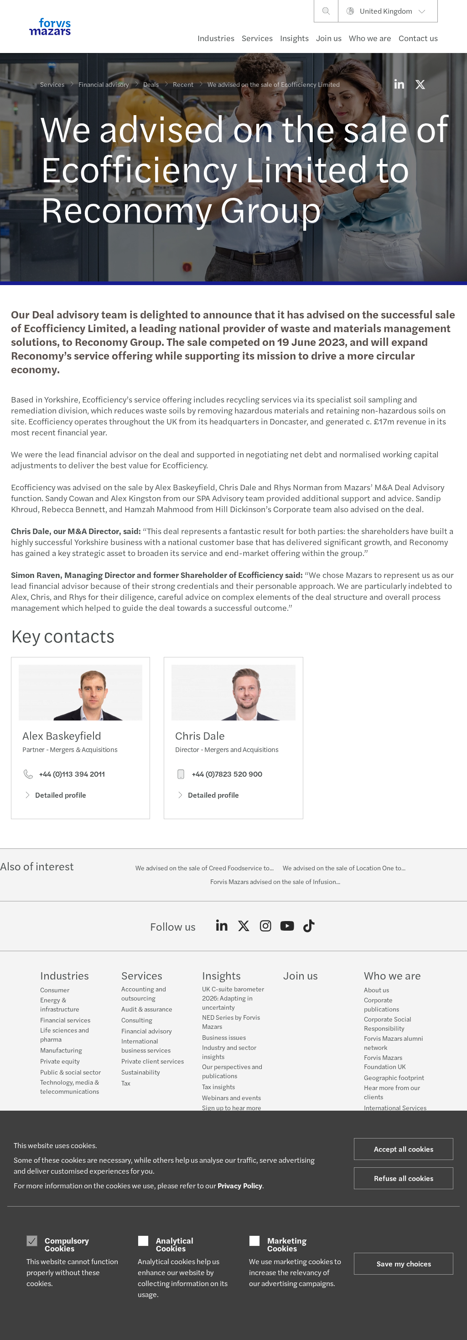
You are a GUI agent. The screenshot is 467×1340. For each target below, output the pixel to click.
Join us (329, 37)
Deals (151, 84)
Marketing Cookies (286, 1244)
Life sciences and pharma (64, 1034)
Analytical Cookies (174, 1244)
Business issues (224, 1037)
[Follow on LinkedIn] (222, 926)
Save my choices (404, 1263)
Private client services (152, 1060)
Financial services (65, 1019)
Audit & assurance (146, 1008)
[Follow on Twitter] (244, 926)
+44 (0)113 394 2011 (71, 774)
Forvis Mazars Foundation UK (385, 1062)
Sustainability (140, 1071)
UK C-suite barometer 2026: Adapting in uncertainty (233, 998)
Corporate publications (381, 1004)
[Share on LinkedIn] (399, 84)
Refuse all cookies (403, 1178)
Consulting (136, 1019)
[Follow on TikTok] (309, 926)
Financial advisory (103, 84)
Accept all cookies (403, 1149)
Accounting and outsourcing (143, 993)
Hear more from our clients (392, 1092)
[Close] (457, 35)
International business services (146, 1045)
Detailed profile (60, 794)
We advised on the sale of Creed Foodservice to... (204, 867)
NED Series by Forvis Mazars (231, 1021)
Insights (294, 37)
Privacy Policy (240, 1185)
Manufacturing (61, 1049)
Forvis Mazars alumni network (393, 1042)
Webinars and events (231, 1097)
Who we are (370, 37)
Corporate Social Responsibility (387, 1023)
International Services (395, 1107)
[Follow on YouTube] (287, 926)
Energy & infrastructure (59, 1004)
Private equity (60, 1060)
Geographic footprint (394, 1077)
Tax (125, 1082)
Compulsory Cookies (67, 1244)
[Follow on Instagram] (266, 926)
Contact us (418, 37)
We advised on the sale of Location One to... (344, 867)
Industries (215, 37)
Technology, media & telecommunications (69, 1086)
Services (257, 37)
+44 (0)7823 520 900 (226, 774)
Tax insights (218, 1086)
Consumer (54, 989)
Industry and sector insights (229, 1052)
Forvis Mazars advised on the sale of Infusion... (275, 881)
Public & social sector (70, 1071)
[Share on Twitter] (420, 84)
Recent (183, 84)
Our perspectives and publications (232, 1071)
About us (376, 989)
